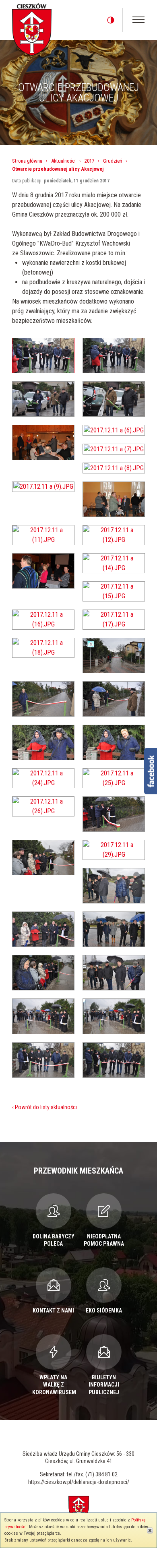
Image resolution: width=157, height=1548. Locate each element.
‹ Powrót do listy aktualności (44, 1107)
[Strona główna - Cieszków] (32, 28)
